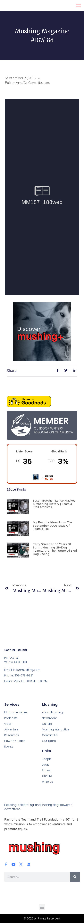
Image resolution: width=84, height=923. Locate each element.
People (47, 759)
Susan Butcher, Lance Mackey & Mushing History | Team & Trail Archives (54, 504)
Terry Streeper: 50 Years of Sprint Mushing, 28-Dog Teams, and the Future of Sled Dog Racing (55, 549)
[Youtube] (13, 864)
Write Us (47, 782)
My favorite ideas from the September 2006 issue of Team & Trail (52, 526)
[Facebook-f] (6, 864)
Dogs (45, 765)
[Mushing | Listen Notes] (42, 482)
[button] (42, 907)
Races (46, 770)
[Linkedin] (28, 864)
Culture (47, 776)
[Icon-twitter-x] (21, 864)
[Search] (75, 877)
